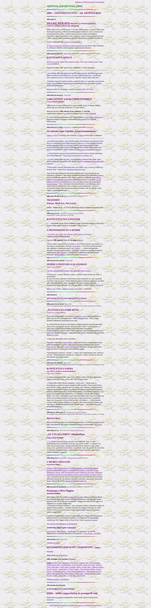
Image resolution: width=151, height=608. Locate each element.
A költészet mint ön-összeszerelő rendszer (87, 149)
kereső (95, 605)
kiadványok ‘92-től (81, 2)
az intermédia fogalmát (75, 497)
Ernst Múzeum (71, 486)
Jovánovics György (80, 316)
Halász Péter (64, 62)
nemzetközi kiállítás (53, 493)
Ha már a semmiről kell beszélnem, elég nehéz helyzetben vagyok (68, 271)
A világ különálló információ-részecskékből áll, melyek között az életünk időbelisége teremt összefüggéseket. (74, 182)
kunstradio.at (77, 42)
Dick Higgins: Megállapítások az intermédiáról (62, 524)
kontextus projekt (82, 605)
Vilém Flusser (52, 438)
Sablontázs (98, 117)
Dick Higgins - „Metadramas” (67, 531)
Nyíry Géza (84, 62)
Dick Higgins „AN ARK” (92, 533)
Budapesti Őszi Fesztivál (77, 430)
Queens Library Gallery (70, 196)
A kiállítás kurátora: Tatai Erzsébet (58, 579)
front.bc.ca (67, 42)
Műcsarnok (67, 127)
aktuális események (70, 605)
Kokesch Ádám (74, 62)
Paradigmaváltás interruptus (76, 169)
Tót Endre (83, 254)
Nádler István (51, 347)
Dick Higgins (51, 531)
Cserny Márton (89, 117)
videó (56, 335)
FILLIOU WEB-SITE (58, 23)
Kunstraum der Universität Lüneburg (76, 412)
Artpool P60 (67, 53)
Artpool (81, 135)
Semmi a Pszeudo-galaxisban (72, 289)
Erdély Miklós (96, 177)
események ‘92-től (93, 2)
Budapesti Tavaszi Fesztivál (75, 213)
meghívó (91, 68)
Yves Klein (76, 246)
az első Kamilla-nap (53, 589)
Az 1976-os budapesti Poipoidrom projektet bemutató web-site (67, 46)
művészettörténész (57, 555)
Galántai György (52, 135)
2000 (99, 605)
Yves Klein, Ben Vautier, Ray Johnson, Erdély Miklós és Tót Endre (69, 234)
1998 (51, 605)
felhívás (83, 481)
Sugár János (97, 404)
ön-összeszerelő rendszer (61, 180)
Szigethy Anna (93, 62)
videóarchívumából (91, 520)
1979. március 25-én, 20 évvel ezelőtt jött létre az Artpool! (66, 298)
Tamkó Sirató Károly (71, 347)
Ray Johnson (61, 252)
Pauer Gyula (51, 289)
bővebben (98, 424)
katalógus (76, 481)
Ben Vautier (75, 248)
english (102, 2)
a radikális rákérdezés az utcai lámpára (62, 441)
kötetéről (60, 597)
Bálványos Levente (53, 62)
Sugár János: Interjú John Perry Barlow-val (78, 155)
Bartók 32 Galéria (54, 543)
